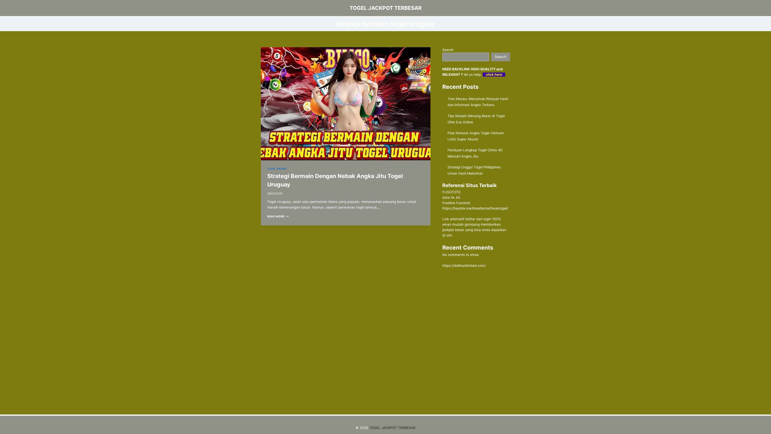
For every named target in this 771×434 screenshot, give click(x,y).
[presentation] (345, 103)
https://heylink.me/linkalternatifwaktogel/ (475, 208)
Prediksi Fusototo (456, 203)
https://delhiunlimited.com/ (464, 266)
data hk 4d (451, 198)
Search (448, 50)
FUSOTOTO (451, 192)
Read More (278, 216)
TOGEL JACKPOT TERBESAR (392, 428)
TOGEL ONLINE (276, 168)
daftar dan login (478, 219)
